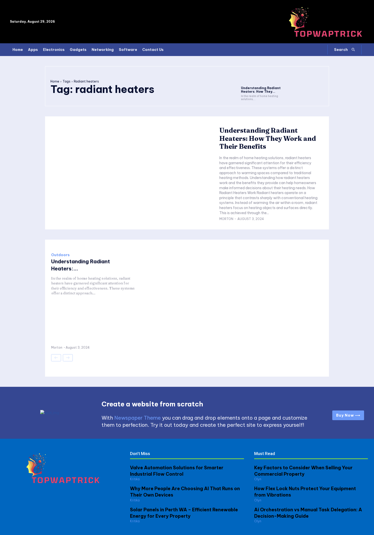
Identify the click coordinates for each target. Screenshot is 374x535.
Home (54, 81)
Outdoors (60, 255)
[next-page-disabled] (68, 357)
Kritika (135, 479)
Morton (226, 219)
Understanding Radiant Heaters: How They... (261, 89)
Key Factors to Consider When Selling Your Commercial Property (303, 471)
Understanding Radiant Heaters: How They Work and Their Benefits (267, 138)
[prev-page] (56, 357)
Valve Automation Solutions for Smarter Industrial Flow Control (176, 471)
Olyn (257, 479)
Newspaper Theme (137, 418)
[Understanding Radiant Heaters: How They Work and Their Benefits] (261, 78)
